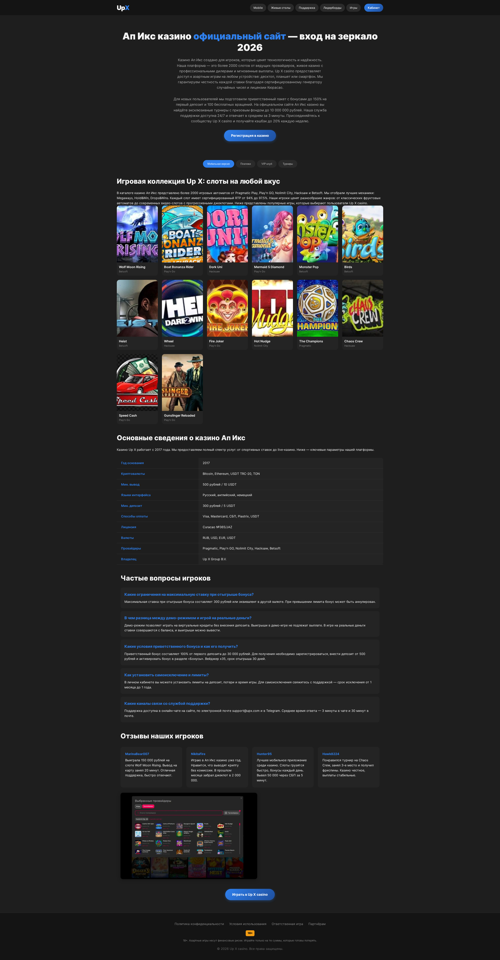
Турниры (288, 163)
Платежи (245, 163)
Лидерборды (332, 7)
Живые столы (280, 7)
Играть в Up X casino (250, 894)
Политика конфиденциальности (199, 924)
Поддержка (307, 7)
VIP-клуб (267, 163)
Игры (353, 7)
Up (123, 8)
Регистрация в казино (250, 135)
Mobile (258, 7)
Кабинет (374, 7)
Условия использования (247, 924)
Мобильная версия (218, 163)
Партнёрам (317, 924)
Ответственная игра (287, 924)
